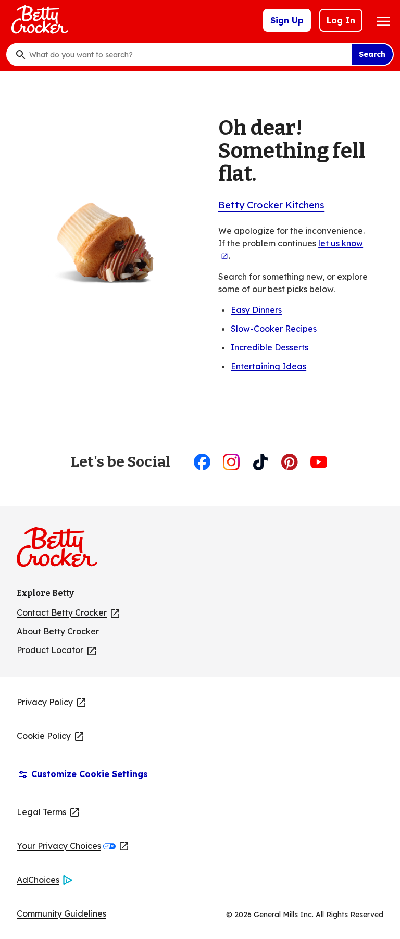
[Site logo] (62, 551)
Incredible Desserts (269, 347)
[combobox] (187, 54)
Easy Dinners (256, 310)
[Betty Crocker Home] (38, 20)
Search (372, 54)
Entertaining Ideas (268, 366)
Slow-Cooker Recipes (274, 328)
